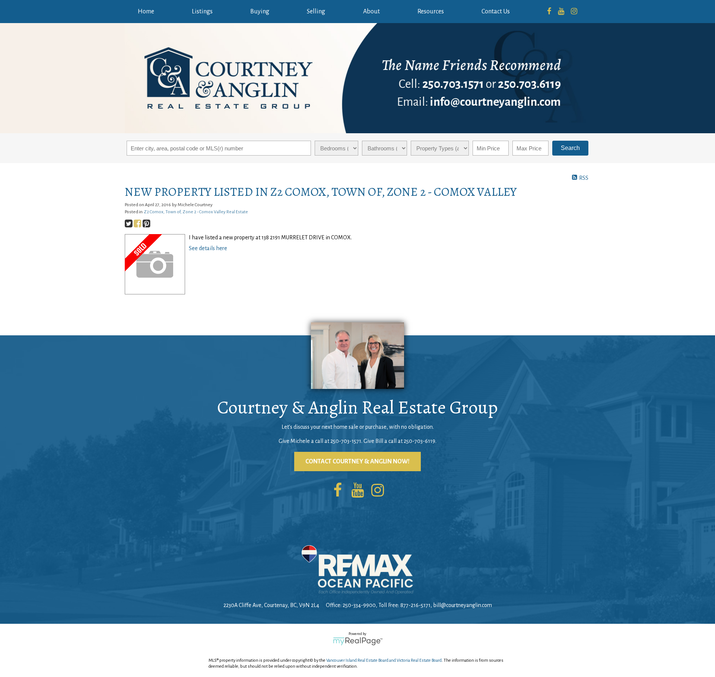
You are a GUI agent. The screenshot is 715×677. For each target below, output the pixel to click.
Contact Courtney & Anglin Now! (357, 461)
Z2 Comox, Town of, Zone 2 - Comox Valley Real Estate (196, 211)
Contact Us (496, 11)
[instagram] (574, 11)
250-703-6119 (419, 441)
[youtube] (561, 11)
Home (146, 11)
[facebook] (549, 11)
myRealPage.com (358, 641)
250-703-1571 (345, 441)
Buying (259, 11)
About (371, 11)
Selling (316, 11)
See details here (208, 248)
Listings (202, 11)
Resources (430, 11)
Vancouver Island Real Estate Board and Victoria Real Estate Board (384, 660)
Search (570, 148)
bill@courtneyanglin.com (462, 605)
